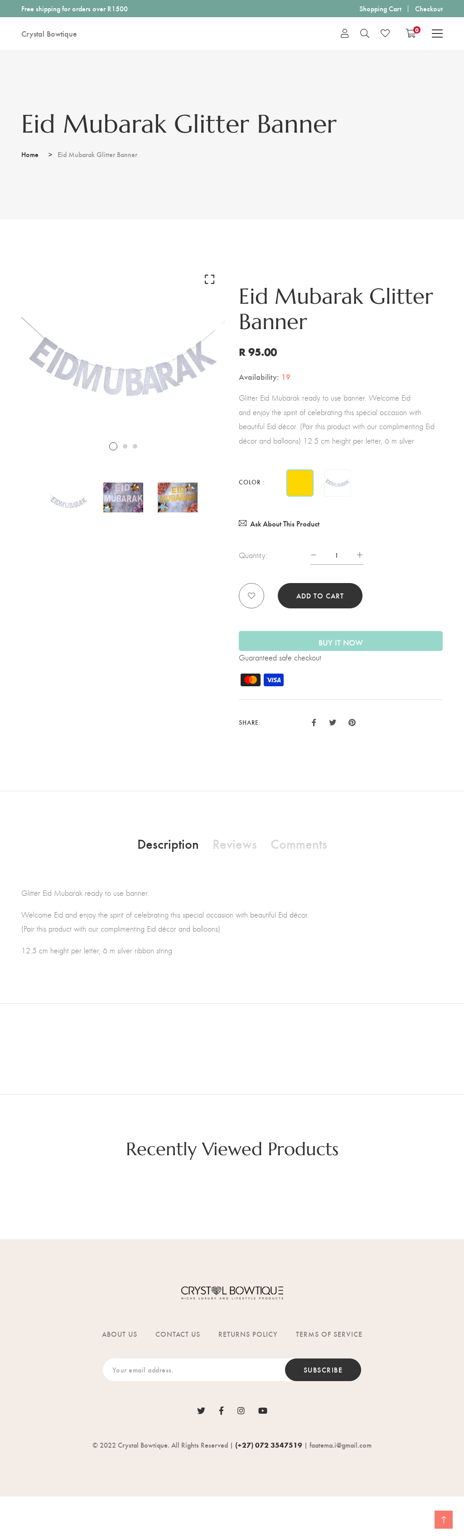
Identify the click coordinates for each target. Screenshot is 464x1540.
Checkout (429, 8)
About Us (119, 1334)
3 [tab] (135, 446)
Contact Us (177, 1334)
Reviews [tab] (235, 843)
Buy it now (341, 642)
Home (30, 154)
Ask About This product (284, 523)
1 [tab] (113, 446)
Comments (299, 843)
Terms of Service (329, 1334)
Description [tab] (168, 843)
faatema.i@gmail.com (340, 1444)
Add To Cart (320, 595)
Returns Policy (248, 1334)
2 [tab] (125, 446)
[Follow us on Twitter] (332, 721)
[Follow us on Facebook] (314, 721)
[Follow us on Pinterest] (352, 721)
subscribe (323, 1369)
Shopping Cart (380, 8)
